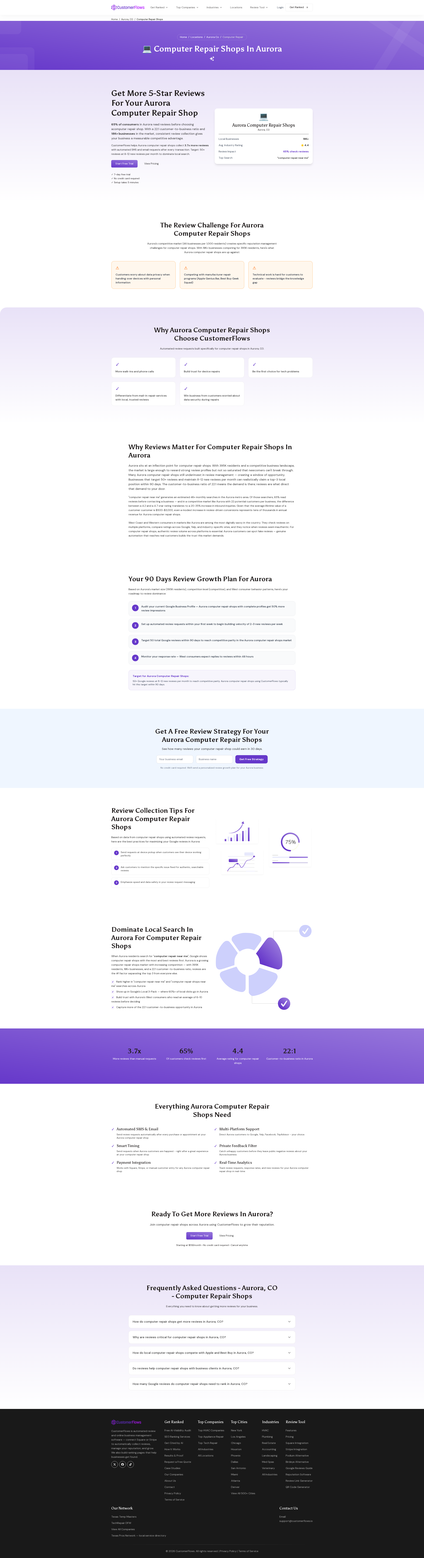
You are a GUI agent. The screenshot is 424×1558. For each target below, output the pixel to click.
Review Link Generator (299, 1480)
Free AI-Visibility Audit (177, 1430)
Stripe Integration (296, 1449)
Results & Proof (173, 1455)
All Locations (205, 1455)
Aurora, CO (127, 19)
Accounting (269, 1449)
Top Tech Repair (208, 1443)
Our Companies (173, 1474)
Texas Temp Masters (123, 1516)
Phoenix (235, 1455)
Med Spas (268, 1462)
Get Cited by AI (173, 1443)
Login (280, 7)
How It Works (172, 1449)
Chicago (236, 1443)
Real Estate (269, 1443)
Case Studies (172, 1468)
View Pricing (151, 163)
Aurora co (212, 37)
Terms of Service (174, 1499)
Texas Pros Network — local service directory (138, 1535)
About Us (170, 1480)
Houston (236, 1449)
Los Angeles (238, 1436)
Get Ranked (297, 7)
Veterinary (268, 1468)
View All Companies (123, 1529)
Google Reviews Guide (299, 1468)
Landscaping (269, 1455)
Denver (235, 1487)
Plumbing (267, 1436)
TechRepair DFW (121, 1523)
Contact (169, 1487)
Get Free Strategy (251, 759)
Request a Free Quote (177, 1462)
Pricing (290, 1436)
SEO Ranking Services (177, 1436)
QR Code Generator (298, 1487)
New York (236, 1430)
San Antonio (238, 1468)
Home (114, 19)
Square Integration (297, 1443)
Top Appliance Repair (211, 1436)
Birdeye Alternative (297, 1462)
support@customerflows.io (296, 1521)
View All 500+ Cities (243, 1493)
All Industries (205, 1449)
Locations (236, 7)
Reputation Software (298, 1474)
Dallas (234, 1462)
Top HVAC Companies (211, 1430)
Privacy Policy (172, 1493)
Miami (234, 1474)
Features (291, 1430)
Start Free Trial (124, 163)
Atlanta (235, 1480)
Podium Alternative (297, 1455)
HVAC (265, 1430)
